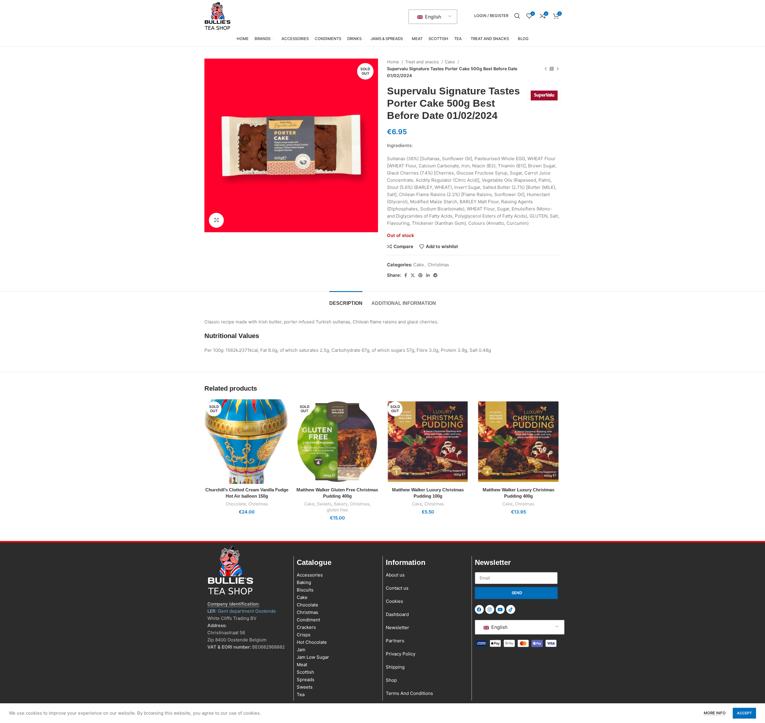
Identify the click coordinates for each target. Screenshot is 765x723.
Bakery (341, 503)
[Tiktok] (510, 609)
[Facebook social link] (406, 275)
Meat (302, 664)
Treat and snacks (422, 61)
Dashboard (397, 614)
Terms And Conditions (409, 693)
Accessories (310, 575)
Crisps (303, 635)
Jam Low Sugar (313, 657)
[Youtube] (500, 609)
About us (395, 575)
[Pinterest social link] (420, 275)
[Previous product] (546, 69)
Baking (304, 582)
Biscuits (305, 590)
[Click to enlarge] (216, 220)
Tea (301, 694)
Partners (395, 640)
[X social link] (413, 275)
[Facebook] (479, 609)
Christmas (438, 265)
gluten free (337, 509)
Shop (391, 680)
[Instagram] (489, 609)
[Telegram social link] (435, 275)
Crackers (306, 627)
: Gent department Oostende (241, 611)
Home (393, 61)
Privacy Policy (400, 654)
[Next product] (558, 69)
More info (715, 712)
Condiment (308, 620)
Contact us (397, 588)
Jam (301, 649)
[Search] (517, 16)
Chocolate (236, 503)
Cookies (394, 601)
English (432, 17)
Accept (744, 713)
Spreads (305, 679)
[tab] (345, 300)
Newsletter (397, 627)
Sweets (324, 503)
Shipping (395, 667)
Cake (450, 61)
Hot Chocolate (312, 642)
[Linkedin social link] (428, 275)
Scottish (305, 672)
